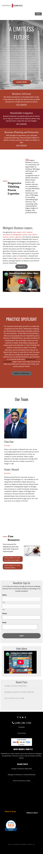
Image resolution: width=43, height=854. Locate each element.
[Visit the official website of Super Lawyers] (9, 816)
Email (4, 622)
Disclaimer (21, 727)
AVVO (24, 232)
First (3, 602)
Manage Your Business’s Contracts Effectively (19, 692)
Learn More (21, 82)
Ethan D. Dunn (10, 811)
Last (3, 609)
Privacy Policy (22, 733)
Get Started (21, 105)
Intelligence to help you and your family (12, 559)
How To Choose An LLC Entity (14, 698)
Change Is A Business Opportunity (15, 686)
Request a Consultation (21, 373)
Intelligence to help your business (12, 566)
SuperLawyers (17, 232)
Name (4, 595)
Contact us (20, 258)
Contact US (21, 267)
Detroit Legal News (15, 237)
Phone (4, 613)
